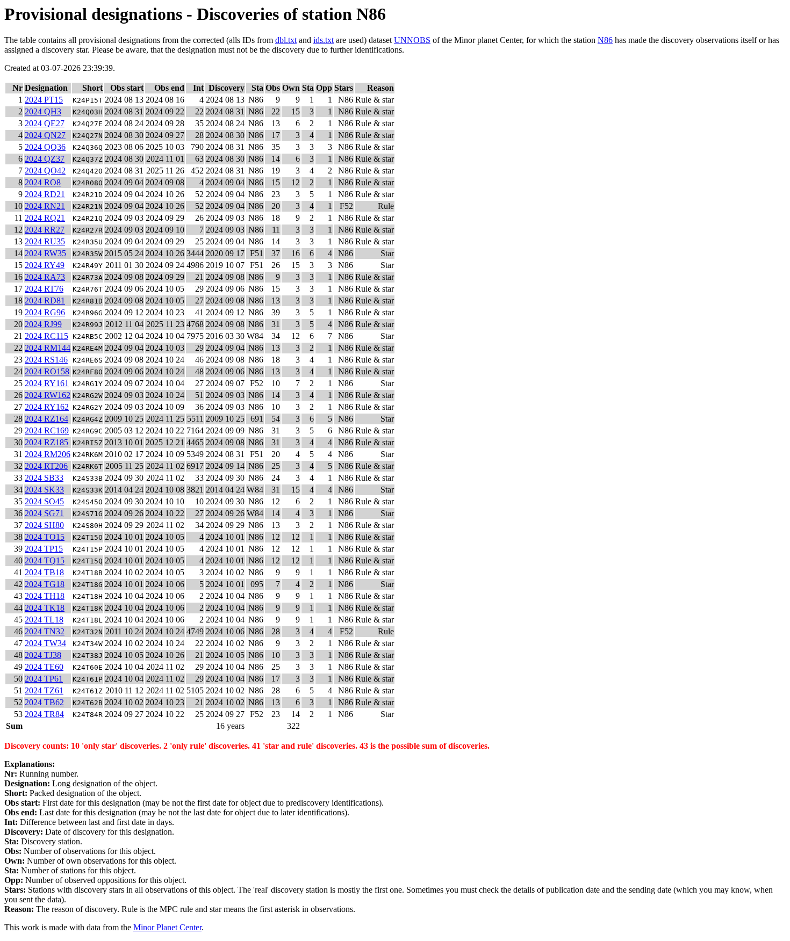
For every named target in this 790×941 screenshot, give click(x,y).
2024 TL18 (44, 619)
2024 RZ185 (46, 442)
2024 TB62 (44, 702)
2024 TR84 (44, 714)
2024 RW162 (47, 395)
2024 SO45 (44, 501)
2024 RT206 (46, 465)
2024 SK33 (44, 489)
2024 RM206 (47, 454)
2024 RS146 (46, 359)
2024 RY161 (47, 383)
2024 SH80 (44, 525)
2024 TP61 (44, 678)
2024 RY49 (44, 265)
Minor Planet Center (167, 927)
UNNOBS (412, 40)
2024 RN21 (45, 206)
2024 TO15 (44, 536)
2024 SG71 (44, 513)
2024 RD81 (45, 300)
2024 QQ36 (45, 146)
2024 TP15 (44, 548)
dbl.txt (286, 40)
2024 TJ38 (43, 655)
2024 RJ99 (43, 324)
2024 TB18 (44, 572)
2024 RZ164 (46, 418)
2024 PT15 (44, 99)
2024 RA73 (45, 276)
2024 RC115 (46, 336)
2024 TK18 (44, 607)
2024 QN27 (45, 135)
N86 (605, 40)
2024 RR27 (44, 229)
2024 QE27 (44, 123)
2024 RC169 (47, 430)
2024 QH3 (43, 111)
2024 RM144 (47, 347)
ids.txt (323, 40)
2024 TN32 (44, 631)
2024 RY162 (47, 406)
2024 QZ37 (44, 158)
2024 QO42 (45, 170)
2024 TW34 (45, 643)
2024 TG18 (44, 584)
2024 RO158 (47, 371)
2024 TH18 (44, 595)
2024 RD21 (45, 194)
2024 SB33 (44, 477)
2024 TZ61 (44, 690)
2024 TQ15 (44, 560)
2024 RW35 (45, 253)
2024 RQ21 (45, 217)
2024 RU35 (45, 241)
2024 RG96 (45, 312)
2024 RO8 (43, 182)
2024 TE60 (44, 666)
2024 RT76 (44, 288)
